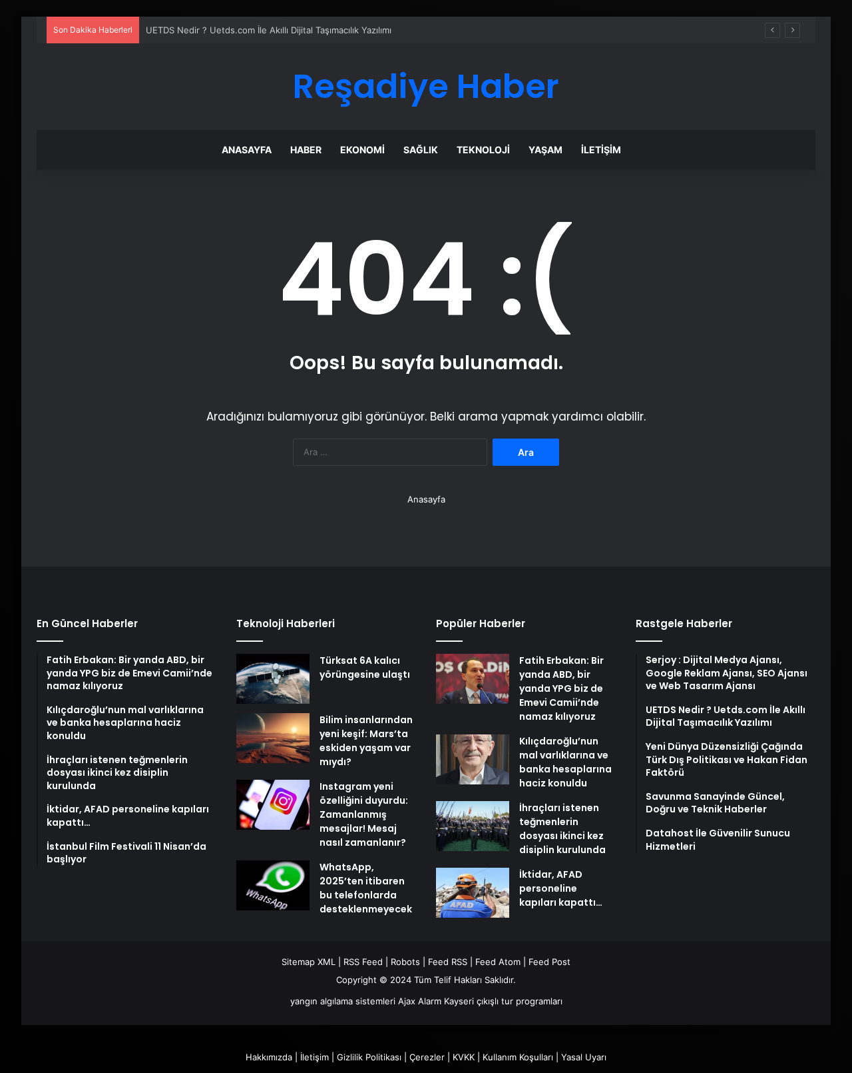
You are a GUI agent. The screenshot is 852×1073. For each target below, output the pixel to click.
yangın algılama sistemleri (342, 1001)
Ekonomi (362, 149)
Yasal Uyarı (583, 1057)
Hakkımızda (269, 1057)
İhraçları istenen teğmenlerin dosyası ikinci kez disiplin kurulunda (562, 828)
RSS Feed (363, 961)
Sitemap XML (308, 961)
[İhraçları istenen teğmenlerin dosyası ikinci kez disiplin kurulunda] (472, 826)
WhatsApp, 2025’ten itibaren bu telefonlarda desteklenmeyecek (366, 888)
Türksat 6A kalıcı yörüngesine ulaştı (365, 667)
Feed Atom (498, 961)
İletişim (601, 149)
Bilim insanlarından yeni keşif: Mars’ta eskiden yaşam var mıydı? (366, 740)
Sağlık (420, 149)
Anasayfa (247, 149)
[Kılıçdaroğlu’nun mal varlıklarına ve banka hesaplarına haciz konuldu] (472, 759)
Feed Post (549, 961)
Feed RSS (447, 961)
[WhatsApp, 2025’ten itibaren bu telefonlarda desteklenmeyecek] (273, 885)
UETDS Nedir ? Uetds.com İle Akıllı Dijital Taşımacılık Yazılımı (268, 30)
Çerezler (427, 1057)
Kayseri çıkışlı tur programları (503, 1001)
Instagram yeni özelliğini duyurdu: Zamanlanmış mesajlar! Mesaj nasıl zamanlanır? (364, 814)
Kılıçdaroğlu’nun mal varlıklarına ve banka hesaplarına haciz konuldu (565, 762)
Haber (305, 149)
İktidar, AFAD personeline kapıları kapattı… (560, 888)
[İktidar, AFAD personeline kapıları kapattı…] (472, 893)
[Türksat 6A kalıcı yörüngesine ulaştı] (273, 679)
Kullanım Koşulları (518, 1057)
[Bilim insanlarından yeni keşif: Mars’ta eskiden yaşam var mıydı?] (273, 738)
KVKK (464, 1057)
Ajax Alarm (419, 1001)
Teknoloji (483, 149)
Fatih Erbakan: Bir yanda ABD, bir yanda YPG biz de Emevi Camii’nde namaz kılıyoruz (561, 688)
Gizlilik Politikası (369, 1057)
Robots (405, 961)
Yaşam (545, 149)
